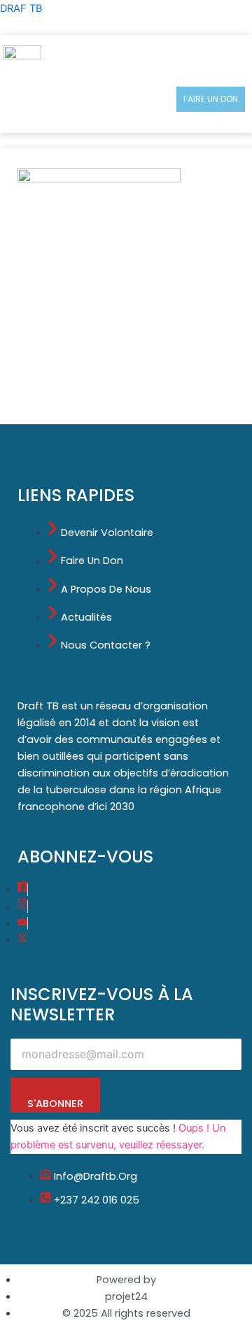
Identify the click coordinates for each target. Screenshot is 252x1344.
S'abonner (55, 1104)
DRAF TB (21, 8)
